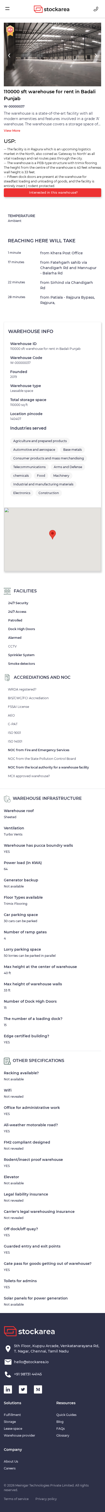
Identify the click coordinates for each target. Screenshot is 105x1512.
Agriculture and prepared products (40, 441)
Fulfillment (12, 1415)
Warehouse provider (19, 1435)
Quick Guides (66, 1415)
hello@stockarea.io (31, 1362)
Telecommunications (29, 467)
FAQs (60, 1428)
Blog (59, 1422)
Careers (10, 1468)
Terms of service (16, 1499)
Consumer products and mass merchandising (48, 458)
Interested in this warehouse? (53, 192)
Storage (10, 1422)
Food (41, 476)
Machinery (61, 476)
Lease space (13, 1428)
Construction (48, 493)
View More (12, 130)
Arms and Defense (68, 467)
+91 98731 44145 (28, 1374)
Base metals (72, 450)
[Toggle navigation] (10, 9)
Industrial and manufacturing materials (43, 484)
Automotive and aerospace (34, 450)
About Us (11, 1461)
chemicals (21, 476)
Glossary (62, 1435)
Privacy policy (46, 1499)
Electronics (21, 493)
